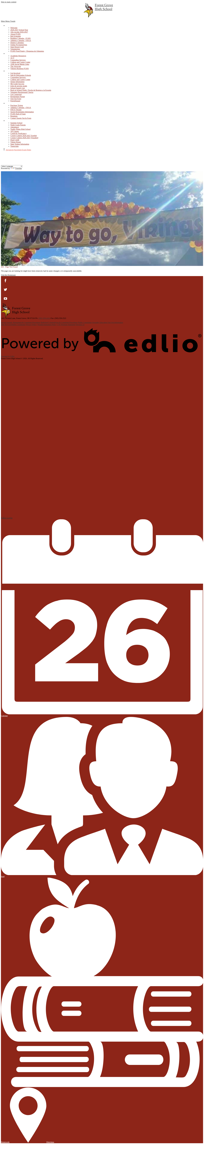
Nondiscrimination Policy (46, 325)
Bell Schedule (15, 36)
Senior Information (17, 82)
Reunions (13, 116)
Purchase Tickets (16, 105)
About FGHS (15, 34)
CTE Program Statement (66, 325)
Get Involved (15, 73)
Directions (50, 1142)
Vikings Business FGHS (19, 69)
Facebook (2, 154)
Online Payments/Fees (18, 45)
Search (2, 163)
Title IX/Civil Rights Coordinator (13, 325)
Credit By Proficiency (18, 133)
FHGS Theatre (15, 110)
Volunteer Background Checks (21, 92)
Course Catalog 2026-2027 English (23, 136)
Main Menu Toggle (8, 21)
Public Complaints (85, 322)
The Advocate (15, 66)
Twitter (2, 157)
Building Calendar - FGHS (20, 38)
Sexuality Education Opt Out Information (107, 322)
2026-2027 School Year (19, 30)
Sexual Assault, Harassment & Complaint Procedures (20, 322)
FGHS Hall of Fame (18, 114)
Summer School (16, 123)
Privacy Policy (31, 325)
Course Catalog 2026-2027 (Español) (24, 138)
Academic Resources (18, 56)
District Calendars (17, 43)
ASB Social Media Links (19, 64)
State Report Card (17, 47)
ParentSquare (15, 101)
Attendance (14, 127)
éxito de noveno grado (18, 86)
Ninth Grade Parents (18, 125)
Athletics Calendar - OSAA (20, 41)
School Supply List (17, 88)
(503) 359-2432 (44, 318)
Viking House (15, 142)
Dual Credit (14, 140)
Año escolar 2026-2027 (19, 32)
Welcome (13, 28)
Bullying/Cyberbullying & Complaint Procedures (59, 322)
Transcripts (14, 146)
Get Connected (16, 94)
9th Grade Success (17, 84)
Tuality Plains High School (20, 129)
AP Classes (14, 131)
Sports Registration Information (22, 112)
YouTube (2, 160)
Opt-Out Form (15, 99)
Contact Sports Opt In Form (20, 118)
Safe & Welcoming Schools (20, 75)
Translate (18, 168)
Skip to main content (8, 2)
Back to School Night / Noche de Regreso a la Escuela (30, 90)
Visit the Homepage (8, 275)
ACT (12, 58)
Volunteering (15, 49)
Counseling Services (18, 60)
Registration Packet (17, 97)
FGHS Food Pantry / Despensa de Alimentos (27, 51)
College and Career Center (20, 62)
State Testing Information (19, 144)
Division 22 (80, 325)
